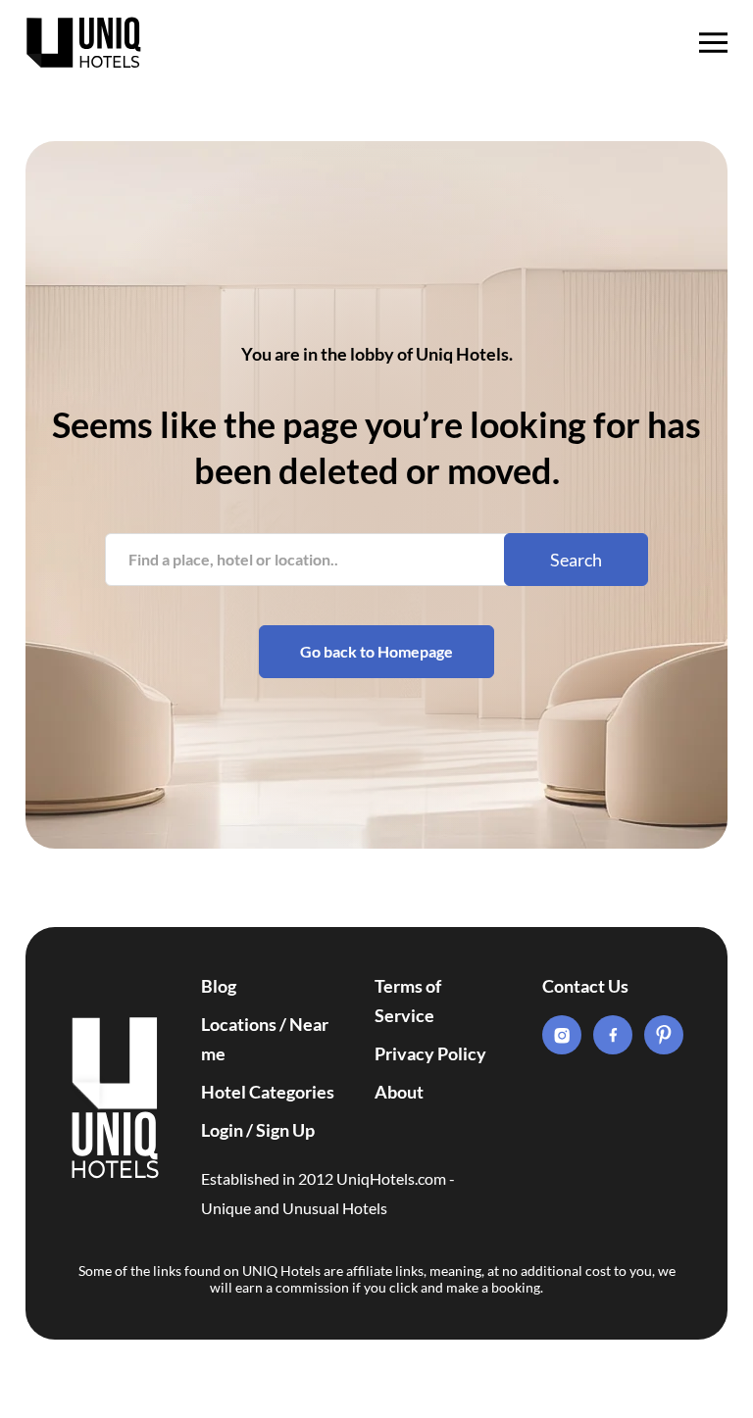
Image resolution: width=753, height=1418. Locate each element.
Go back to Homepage (376, 651)
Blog (218, 986)
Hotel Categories (267, 1091)
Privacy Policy (430, 1053)
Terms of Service (408, 1000)
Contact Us (585, 986)
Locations (238, 1024)
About (399, 1091)
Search (576, 559)
